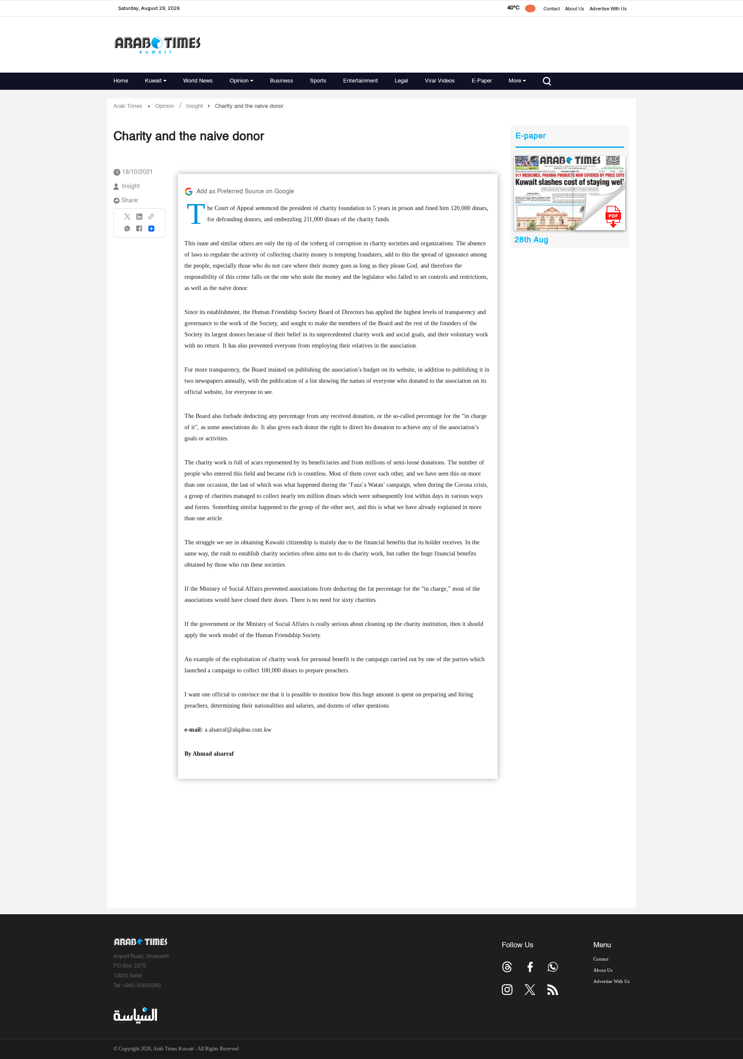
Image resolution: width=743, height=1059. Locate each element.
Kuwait (153, 81)
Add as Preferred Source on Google (245, 192)
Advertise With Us (608, 9)
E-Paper (482, 81)
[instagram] (507, 989)
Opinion (239, 81)
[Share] (151, 229)
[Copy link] (151, 219)
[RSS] (552, 989)
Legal (401, 81)
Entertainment (360, 81)
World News (198, 81)
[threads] (507, 966)
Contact (551, 9)
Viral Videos (440, 81)
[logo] (157, 45)
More (515, 81)
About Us (574, 9)
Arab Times (128, 106)
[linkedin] (139, 220)
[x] (530, 989)
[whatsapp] (128, 231)
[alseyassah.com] (135, 1015)
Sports (318, 81)
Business (281, 81)
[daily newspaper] (570, 193)
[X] (128, 219)
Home (121, 81)
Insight (131, 186)
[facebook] (139, 231)
